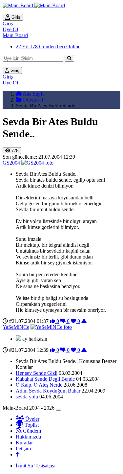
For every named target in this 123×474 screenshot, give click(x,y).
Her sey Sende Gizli (36, 373)
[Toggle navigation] (58, 410)
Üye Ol (10, 29)
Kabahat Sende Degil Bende (45, 379)
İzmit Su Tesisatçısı (35, 465)
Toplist (31, 425)
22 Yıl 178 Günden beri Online (48, 46)
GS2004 (11, 163)
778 (14, 150)
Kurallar (24, 442)
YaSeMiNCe (16, 327)
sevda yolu (27, 396)
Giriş (15, 17)
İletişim (23, 448)
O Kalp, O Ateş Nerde (39, 385)
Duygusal (32, 99)
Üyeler (31, 419)
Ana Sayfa (33, 94)
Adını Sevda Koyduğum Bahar (48, 391)
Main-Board (15, 35)
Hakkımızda (28, 437)
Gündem (31, 431)
